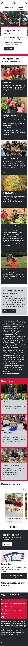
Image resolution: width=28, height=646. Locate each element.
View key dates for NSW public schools (14, 576)
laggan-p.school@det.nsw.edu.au (15, 603)
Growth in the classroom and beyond (12, 116)
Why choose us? (9, 311)
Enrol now (9, 48)
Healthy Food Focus (9, 193)
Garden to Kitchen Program (12, 226)
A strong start (7, 82)
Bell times (6, 402)
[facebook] (2, 618)
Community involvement (11, 465)
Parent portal (7, 433)
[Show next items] (24, 489)
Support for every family (11, 158)
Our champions (8, 270)
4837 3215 (8, 606)
